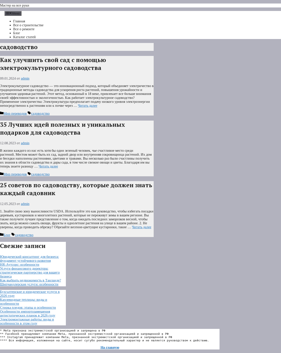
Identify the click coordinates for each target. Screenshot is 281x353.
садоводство (40, 113)
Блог (16, 33)
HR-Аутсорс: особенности (19, 264)
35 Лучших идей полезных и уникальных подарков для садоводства (62, 128)
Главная (19, 21)
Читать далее (87, 105)
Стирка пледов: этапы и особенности (28, 307)
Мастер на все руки (14, 5)
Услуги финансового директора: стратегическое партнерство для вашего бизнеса (30, 272)
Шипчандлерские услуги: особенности (29, 284)
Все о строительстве (28, 25)
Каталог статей (24, 37)
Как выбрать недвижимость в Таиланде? (30, 280)
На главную (110, 347)
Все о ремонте (23, 29)
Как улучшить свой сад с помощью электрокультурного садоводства (53, 64)
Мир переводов (15, 113)
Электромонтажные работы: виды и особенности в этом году (27, 321)
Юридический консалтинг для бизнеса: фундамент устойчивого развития (29, 258)
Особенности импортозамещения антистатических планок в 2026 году (27, 313)
